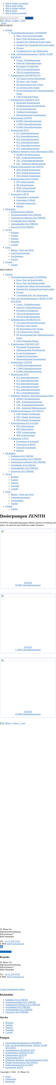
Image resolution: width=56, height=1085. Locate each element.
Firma (7, 247)
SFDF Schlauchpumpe (26, 188)
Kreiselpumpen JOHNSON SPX (25, 100)
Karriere (14, 259)
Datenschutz (10, 1079)
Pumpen (9, 30)
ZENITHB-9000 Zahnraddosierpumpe (28, 584)
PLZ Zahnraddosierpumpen (28, 145)
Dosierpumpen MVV (20, 130)
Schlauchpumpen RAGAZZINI (24, 179)
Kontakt (8, 262)
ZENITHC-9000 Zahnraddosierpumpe (28, 648)
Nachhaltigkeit (17, 256)
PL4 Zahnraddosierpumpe (27, 136)
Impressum (10, 1081)
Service (8, 230)
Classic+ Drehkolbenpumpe (28, 60)
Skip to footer (11, 11)
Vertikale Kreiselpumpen (27, 112)
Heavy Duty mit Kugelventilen (29, 36)
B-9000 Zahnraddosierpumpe (29, 121)
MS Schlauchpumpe (25, 185)
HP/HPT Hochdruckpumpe (28, 154)
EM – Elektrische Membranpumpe (31, 164)
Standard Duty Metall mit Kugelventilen (33, 42)
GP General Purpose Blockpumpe (30, 78)
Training (14, 235)
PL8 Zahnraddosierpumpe (27, 139)
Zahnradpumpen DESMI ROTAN (26, 75)
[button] (3, 23)
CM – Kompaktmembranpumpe (30, 160)
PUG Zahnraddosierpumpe (28, 148)
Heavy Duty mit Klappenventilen (30, 39)
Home (8, 1076)
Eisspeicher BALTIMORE (22, 227)
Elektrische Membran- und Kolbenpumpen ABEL (32, 151)
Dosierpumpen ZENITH (21, 118)
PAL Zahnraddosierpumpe (27, 142)
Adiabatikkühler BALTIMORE (24, 224)
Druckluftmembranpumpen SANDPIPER (29, 33)
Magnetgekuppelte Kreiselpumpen (31, 115)
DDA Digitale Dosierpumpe (28, 176)
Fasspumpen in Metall (25, 200)
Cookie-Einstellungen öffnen (12, 989)
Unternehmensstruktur (20, 253)
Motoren (20, 206)
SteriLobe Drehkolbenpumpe (28, 63)
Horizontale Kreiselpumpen (28, 103)
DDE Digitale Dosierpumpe (28, 170)
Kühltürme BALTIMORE (22, 212)
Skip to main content (14, 6)
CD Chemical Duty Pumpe (28, 87)
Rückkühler (10, 209)
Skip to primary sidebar (15, 8)
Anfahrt (14, 265)
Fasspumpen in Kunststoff (27, 197)
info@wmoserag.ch (15, 944)
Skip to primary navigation (16, 3)
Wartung (14, 238)
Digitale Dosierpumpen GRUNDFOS (27, 167)
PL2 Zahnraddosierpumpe (27, 133)
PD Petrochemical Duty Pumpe (29, 84)
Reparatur (15, 241)
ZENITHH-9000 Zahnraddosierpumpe (28, 713)
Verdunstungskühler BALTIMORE (26, 215)
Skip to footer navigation (16, 13)
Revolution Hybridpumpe (27, 66)
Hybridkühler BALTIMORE (23, 221)
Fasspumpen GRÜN (20, 194)
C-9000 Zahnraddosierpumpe (29, 124)
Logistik (14, 245)
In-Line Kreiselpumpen (26, 109)
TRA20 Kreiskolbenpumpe (28, 72)
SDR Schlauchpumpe (25, 191)
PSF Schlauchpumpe (25, 182)
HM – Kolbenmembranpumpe (29, 157)
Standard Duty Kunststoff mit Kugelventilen (35, 45)
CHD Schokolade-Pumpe (27, 97)
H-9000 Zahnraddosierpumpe (29, 127)
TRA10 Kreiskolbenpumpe (28, 69)
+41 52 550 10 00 (12, 941)
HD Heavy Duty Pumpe (26, 81)
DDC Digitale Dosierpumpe (28, 173)
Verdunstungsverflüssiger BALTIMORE (28, 218)
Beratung (15, 232)
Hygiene (20, 48)
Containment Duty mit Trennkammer (32, 51)
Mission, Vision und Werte (22, 250)
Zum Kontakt (6, 952)
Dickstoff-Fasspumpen (26, 203)
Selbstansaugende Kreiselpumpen (30, 106)
